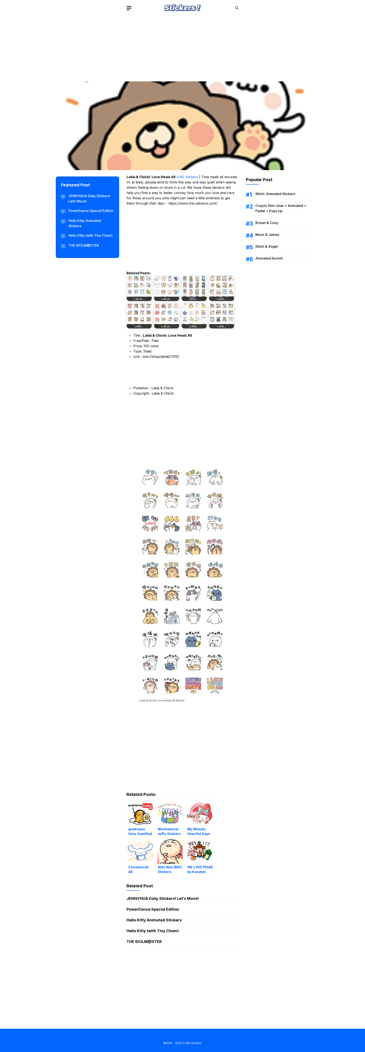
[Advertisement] (182, 45)
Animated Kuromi (269, 258)
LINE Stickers (187, 177)
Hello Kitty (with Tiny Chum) (153, 931)
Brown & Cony (266, 223)
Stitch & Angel (266, 246)
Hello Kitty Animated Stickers (154, 920)
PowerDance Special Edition (153, 909)
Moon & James (267, 234)
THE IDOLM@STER (144, 941)
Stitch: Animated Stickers (275, 194)
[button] (236, 8)
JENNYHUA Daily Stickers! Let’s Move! (163, 898)
